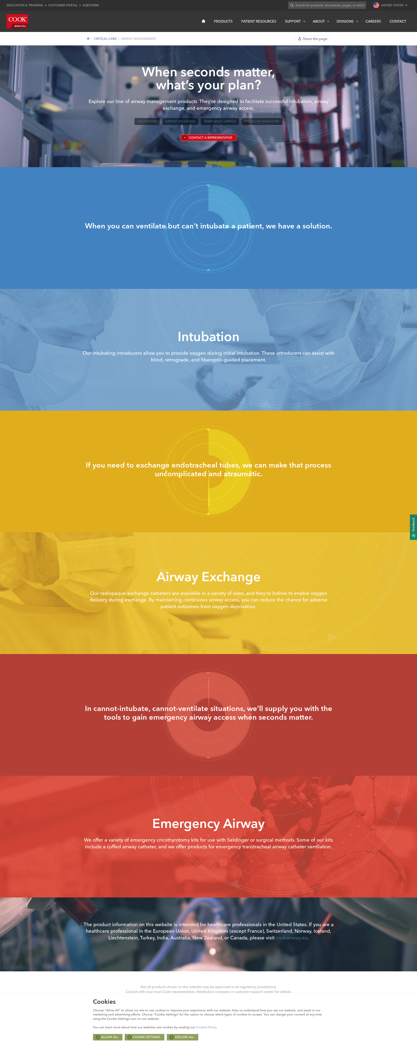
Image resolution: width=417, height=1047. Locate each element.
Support (293, 21)
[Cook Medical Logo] (17, 21)
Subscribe (91, 5)
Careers (373, 21)
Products (223, 21)
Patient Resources (258, 21)
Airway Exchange (180, 121)
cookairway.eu (292, 938)
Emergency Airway (220, 121)
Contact (398, 21)
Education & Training (25, 5)
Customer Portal (63, 5)
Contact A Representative (210, 138)
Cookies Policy (206, 1027)
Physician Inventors (262, 121)
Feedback (413, 525)
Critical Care (105, 39)
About (319, 21)
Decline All (184, 1037)
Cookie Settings (146, 1037)
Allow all (109, 1037)
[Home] (203, 21)
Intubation (147, 121)
